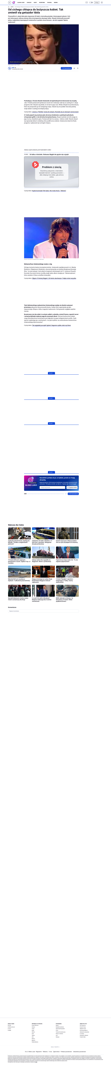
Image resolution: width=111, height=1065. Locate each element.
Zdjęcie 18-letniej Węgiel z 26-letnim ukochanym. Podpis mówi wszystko (54, 278)
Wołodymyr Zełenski (84, 1035)
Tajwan (33, 1035)
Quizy (35, 2)
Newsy (57, 1025)
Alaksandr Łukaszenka (84, 1032)
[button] (91, 2)
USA (33, 1037)
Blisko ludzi (21, 2)
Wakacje (57, 1037)
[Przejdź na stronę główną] (9, 3)
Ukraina (33, 1027)
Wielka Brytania (35, 1042)
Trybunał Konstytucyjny (60, 1032)
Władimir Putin (83, 1028)
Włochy (33, 1032)
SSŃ (13, 67)
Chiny (57, 1030)
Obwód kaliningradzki (60, 1028)
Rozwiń (51, 373)
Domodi (9, 1025)
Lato (57, 1035)
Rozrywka (42, 2)
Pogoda (49, 2)
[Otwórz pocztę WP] (86, 2)
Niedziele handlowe (60, 1027)
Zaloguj (96, 2)
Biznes (56, 2)
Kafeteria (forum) (11, 1027)
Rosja (33, 1030)
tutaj (36, 1062)
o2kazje (29, 2)
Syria (33, 1033)
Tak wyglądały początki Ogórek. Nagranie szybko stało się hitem (51, 325)
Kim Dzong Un (83, 1025)
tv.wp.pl (9, 1028)
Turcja (33, 1028)
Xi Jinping (82, 1033)
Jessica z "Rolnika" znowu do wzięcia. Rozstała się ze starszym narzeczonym (55, 112)
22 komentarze (67, 68)
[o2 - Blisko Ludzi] (15, 2)
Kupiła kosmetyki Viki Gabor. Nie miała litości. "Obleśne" (49, 191)
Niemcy (33, 1038)
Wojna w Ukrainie (59, 1033)
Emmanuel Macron (84, 1030)
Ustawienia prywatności (79, 1051)
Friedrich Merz (83, 1037)
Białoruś (33, 1040)
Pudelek (9, 1030)
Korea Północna (35, 1025)
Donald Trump (83, 1027)
